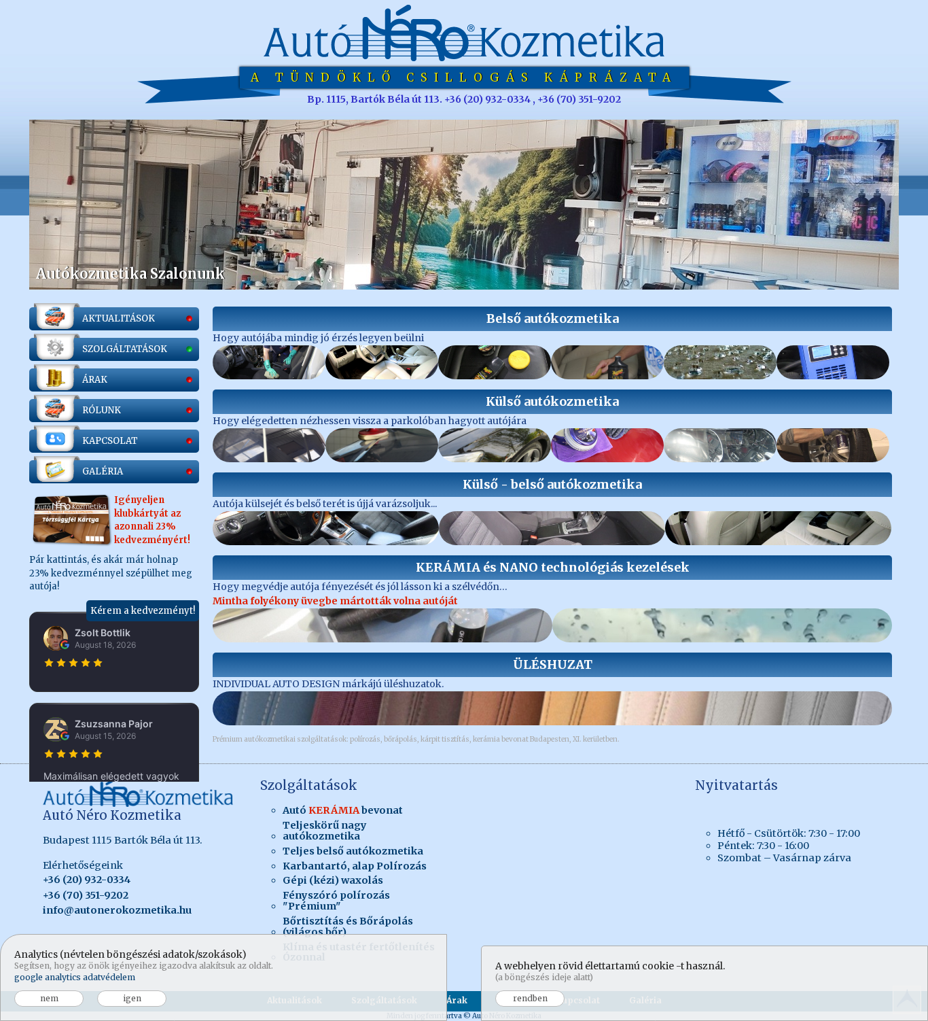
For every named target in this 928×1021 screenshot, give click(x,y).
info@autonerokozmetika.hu (117, 910)
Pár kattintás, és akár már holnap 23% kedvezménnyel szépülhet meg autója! (112, 509)
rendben (530, 998)
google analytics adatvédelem (74, 977)
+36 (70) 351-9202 (85, 895)
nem (49, 998)
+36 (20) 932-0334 (86, 879)
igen (132, 998)
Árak (456, 1000)
